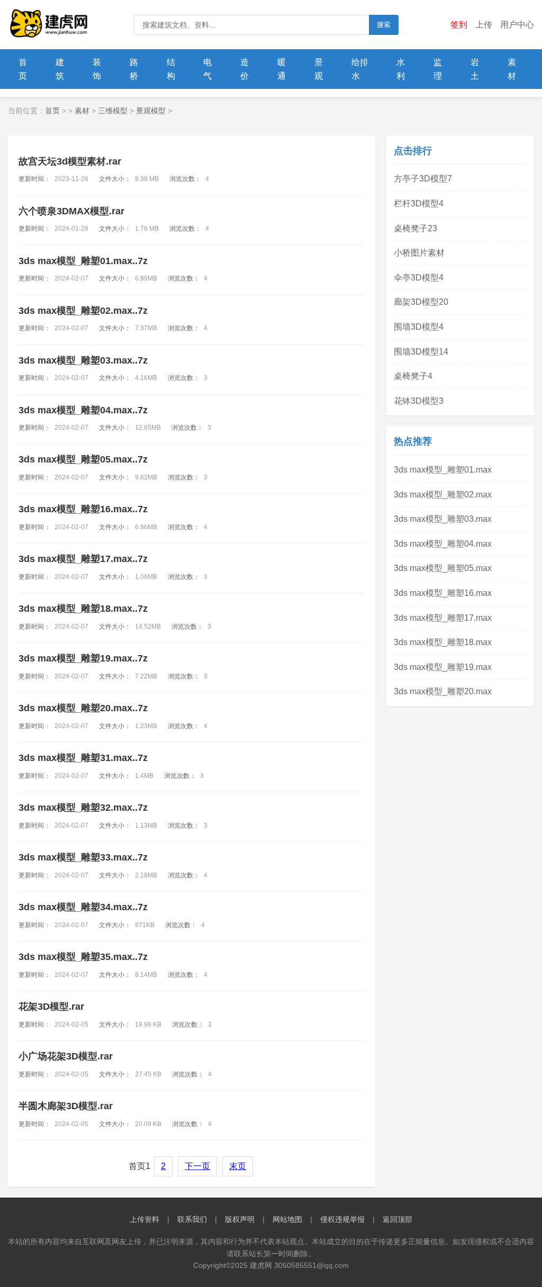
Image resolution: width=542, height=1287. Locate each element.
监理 (437, 69)
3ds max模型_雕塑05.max (443, 568)
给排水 (359, 69)
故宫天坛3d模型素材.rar (70, 161)
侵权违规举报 (342, 1219)
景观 (318, 69)
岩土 (475, 69)
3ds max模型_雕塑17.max (443, 617)
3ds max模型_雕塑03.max (443, 518)
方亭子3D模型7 (423, 178)
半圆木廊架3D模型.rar (66, 1106)
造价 (244, 69)
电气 (207, 69)
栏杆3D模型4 (419, 203)
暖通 (281, 69)
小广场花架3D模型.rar (66, 1056)
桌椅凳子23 (415, 228)
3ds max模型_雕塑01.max (443, 469)
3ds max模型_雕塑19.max (443, 667)
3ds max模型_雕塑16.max (443, 592)
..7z (83, 261)
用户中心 (517, 24)
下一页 (197, 1166)
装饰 (97, 69)
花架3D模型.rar (51, 1006)
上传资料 (144, 1219)
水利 (400, 69)
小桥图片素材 (419, 252)
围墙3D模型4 (419, 326)
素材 (512, 69)
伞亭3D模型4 (419, 277)
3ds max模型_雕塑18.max (443, 642)
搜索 (384, 25)
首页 (23, 69)
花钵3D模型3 (419, 400)
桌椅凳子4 (413, 375)
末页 (237, 1166)
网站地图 (287, 1219)
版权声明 (240, 1219)
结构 (171, 69)
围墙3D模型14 (421, 351)
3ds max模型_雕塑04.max (443, 543)
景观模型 (151, 110)
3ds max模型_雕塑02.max (443, 494)
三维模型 (113, 110)
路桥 (134, 69)
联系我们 (192, 1219)
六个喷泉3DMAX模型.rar (71, 211)
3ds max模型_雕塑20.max (443, 691)
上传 (483, 24)
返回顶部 (397, 1219)
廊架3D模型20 (421, 301)
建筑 (60, 69)
